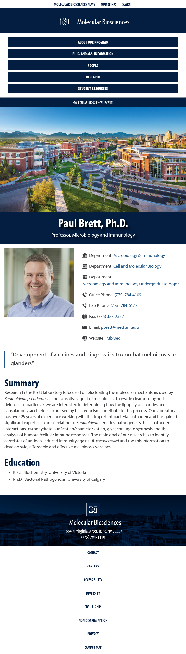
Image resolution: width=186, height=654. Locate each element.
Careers (93, 566)
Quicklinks (108, 4)
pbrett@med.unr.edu (120, 327)
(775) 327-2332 (110, 316)
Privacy (93, 633)
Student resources (93, 88)
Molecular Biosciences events (93, 102)
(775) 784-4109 (128, 295)
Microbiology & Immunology (139, 256)
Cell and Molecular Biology (137, 266)
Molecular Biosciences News (74, 4)
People (93, 65)
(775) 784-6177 (124, 306)
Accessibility (93, 579)
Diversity (93, 593)
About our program (93, 42)
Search (127, 4)
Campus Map (93, 647)
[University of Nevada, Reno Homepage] (93, 509)
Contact (93, 552)
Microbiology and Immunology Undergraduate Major (130, 284)
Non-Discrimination (93, 620)
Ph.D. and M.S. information (93, 53)
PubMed (113, 338)
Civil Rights (93, 606)
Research (93, 76)
